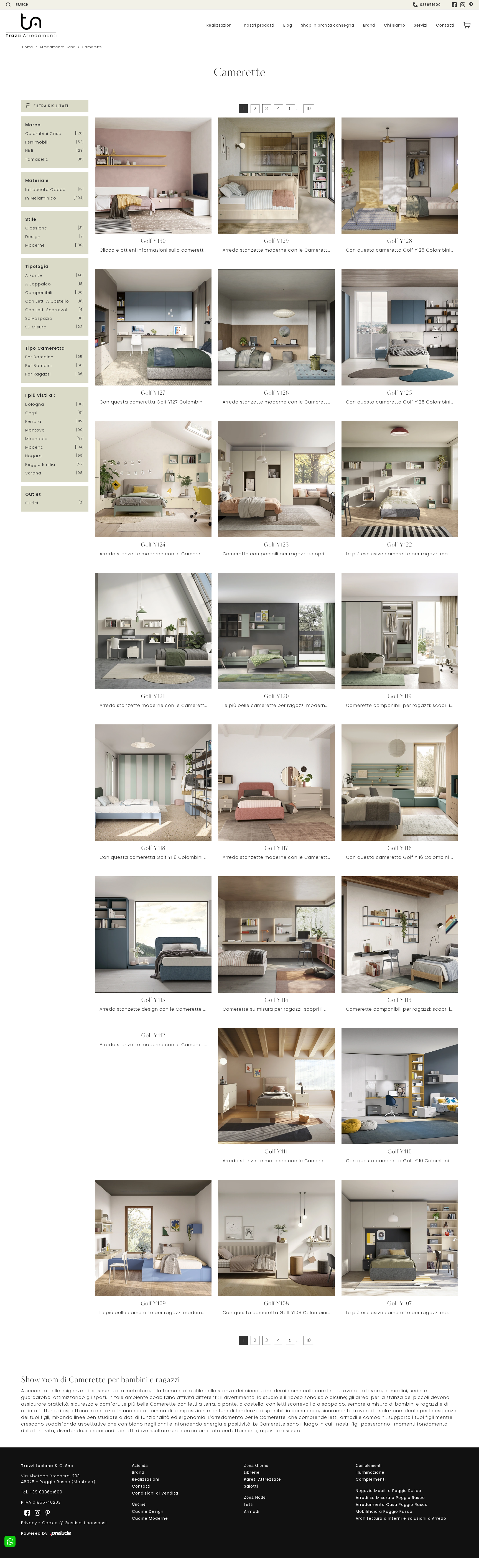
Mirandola (36, 438)
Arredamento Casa (58, 47)
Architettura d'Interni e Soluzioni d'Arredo (401, 1518)
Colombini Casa (43, 133)
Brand (369, 25)
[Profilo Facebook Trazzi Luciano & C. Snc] (454, 4)
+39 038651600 (46, 1492)
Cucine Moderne (150, 1518)
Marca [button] (33, 125)
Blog (287, 25)
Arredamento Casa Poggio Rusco (392, 1504)
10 (309, 108)
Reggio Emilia (40, 464)
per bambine (39, 357)
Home (27, 47)
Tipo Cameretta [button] (45, 348)
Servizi (420, 25)
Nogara (33, 456)
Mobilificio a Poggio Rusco (384, 1511)
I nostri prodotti (258, 25)
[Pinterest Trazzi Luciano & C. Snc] (471, 4)
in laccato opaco (45, 189)
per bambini (38, 365)
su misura (36, 327)
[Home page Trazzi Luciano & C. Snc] (51, 25)
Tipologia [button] (37, 266)
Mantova (35, 430)
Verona (33, 473)
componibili (38, 292)
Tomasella (37, 159)
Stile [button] (30, 219)
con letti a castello (47, 301)
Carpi (31, 413)
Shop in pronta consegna (327, 25)
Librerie (252, 1472)
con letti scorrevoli (46, 310)
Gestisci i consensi (86, 1523)
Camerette (92, 47)
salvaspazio (38, 318)
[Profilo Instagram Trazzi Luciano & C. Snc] (462, 4)
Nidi (29, 151)
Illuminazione (370, 1472)
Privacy (29, 1523)
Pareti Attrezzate (262, 1479)
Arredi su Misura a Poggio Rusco (390, 1497)
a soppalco (38, 284)
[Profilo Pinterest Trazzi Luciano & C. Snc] (46, 1512)
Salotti (251, 1486)
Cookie (50, 1523)
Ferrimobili (37, 142)
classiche (36, 228)
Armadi (251, 1511)
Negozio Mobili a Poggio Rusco (388, 1490)
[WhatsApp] (10, 1541)
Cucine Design (148, 1511)
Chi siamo (394, 25)
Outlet (32, 503)
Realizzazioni (220, 25)
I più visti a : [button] (40, 395)
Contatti (445, 25)
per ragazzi (38, 374)
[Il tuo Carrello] (467, 25)
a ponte (33, 275)
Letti (249, 1504)
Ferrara (33, 421)
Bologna (34, 404)
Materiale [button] (37, 180)
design (32, 236)
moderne (35, 245)
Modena (34, 447)
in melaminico (40, 198)
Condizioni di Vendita (155, 1493)
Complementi (371, 1479)
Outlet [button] (33, 494)
